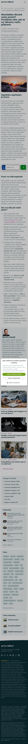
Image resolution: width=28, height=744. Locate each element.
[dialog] (14, 372)
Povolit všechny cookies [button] (14, 374)
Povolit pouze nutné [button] (14, 378)
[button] (14, 383)
